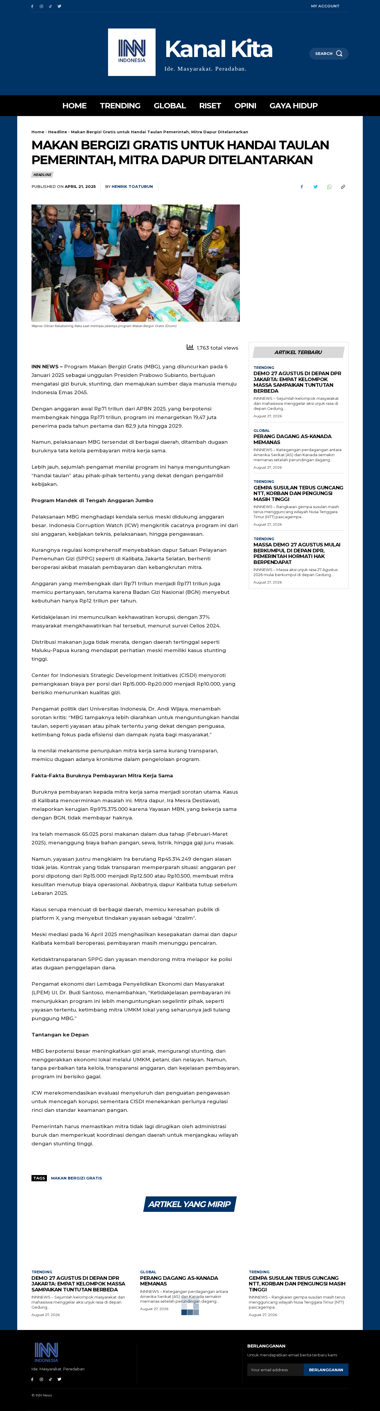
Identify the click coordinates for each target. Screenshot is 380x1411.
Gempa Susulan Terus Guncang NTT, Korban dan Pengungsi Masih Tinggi (298, 493)
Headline (57, 131)
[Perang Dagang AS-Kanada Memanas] (190, 1241)
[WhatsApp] (329, 187)
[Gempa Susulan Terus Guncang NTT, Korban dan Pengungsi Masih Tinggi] (299, 1241)
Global (262, 431)
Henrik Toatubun (132, 186)
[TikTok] (51, 6)
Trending (264, 368)
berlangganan (326, 1369)
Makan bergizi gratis (76, 1178)
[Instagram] (41, 6)
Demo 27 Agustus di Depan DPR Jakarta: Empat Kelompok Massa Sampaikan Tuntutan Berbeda (297, 382)
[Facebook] (32, 6)
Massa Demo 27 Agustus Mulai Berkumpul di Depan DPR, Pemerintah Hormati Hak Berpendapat (297, 553)
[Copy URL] (343, 187)
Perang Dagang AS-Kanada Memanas (293, 439)
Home (37, 131)
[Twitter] (59, 6)
